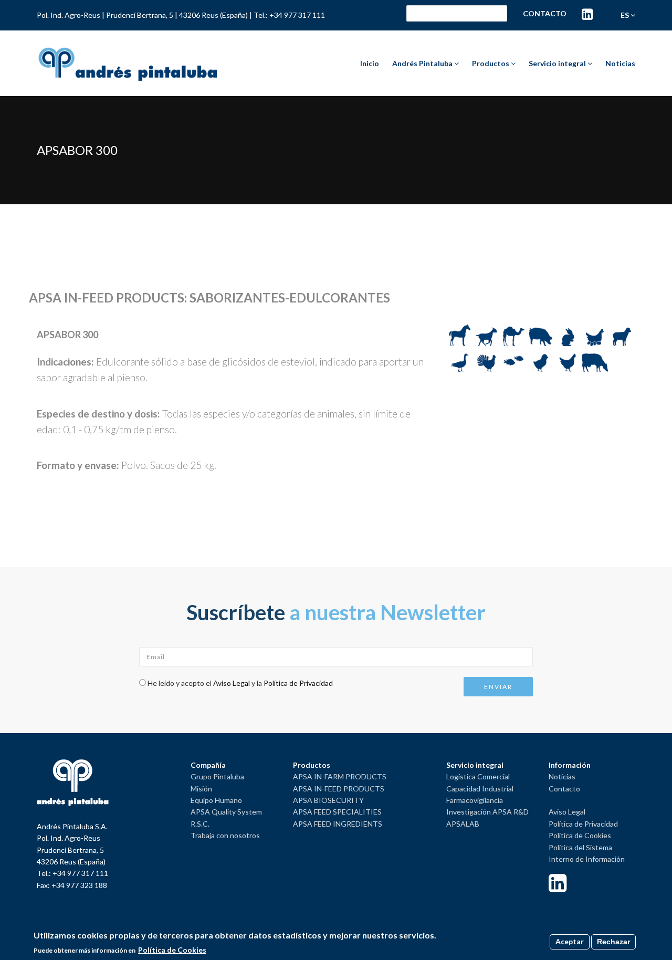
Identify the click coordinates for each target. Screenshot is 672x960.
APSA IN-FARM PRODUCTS (339, 776)
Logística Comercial (478, 776)
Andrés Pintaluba (423, 63)
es (626, 15)
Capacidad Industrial (479, 788)
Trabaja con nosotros (225, 835)
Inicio (369, 63)
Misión (201, 788)
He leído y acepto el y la (240, 683)
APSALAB (462, 823)
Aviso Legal (231, 683)
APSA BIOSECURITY (328, 800)
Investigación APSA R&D (487, 811)
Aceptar (569, 941)
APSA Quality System (226, 811)
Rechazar (613, 941)
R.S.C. (200, 823)
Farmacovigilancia (474, 800)
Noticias (620, 63)
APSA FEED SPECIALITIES (337, 811)
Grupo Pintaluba (217, 776)
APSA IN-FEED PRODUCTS (338, 788)
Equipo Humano (216, 800)
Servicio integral (558, 63)
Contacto (544, 13)
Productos (491, 63)
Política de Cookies (580, 835)
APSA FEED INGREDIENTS (337, 823)
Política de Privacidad (298, 683)
